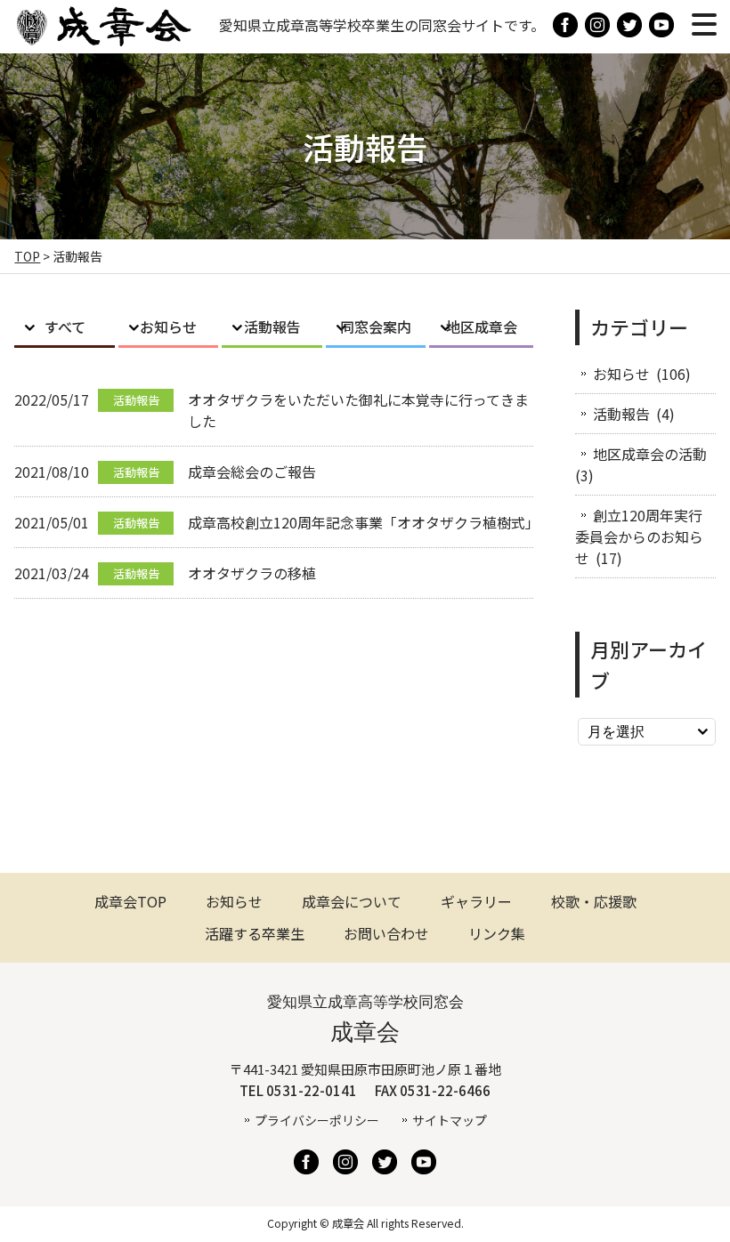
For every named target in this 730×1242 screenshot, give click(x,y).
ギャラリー (476, 901)
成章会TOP (130, 901)
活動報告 (272, 326)
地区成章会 (481, 326)
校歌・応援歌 (594, 901)
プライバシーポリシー (317, 1120)
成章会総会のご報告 (252, 471)
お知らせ (168, 326)
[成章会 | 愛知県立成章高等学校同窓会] (103, 38)
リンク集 (496, 933)
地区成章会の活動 (650, 453)
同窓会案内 (375, 326)
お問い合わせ (386, 933)
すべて (65, 326)
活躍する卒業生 (254, 933)
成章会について (352, 901)
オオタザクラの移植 (252, 573)
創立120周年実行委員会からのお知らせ (639, 536)
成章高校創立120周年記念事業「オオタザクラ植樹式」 (363, 522)
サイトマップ (449, 1120)
